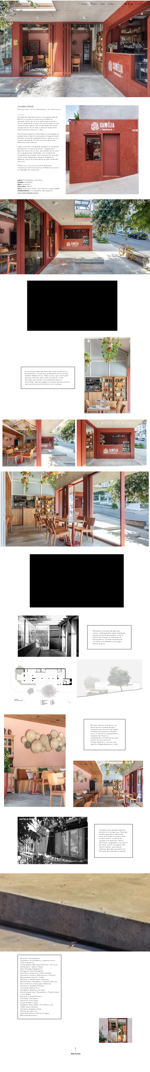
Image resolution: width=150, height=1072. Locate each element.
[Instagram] (126, 4)
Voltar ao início (75, 1054)
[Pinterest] (129, 4)
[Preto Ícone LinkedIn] (132, 4)
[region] (48, 637)
